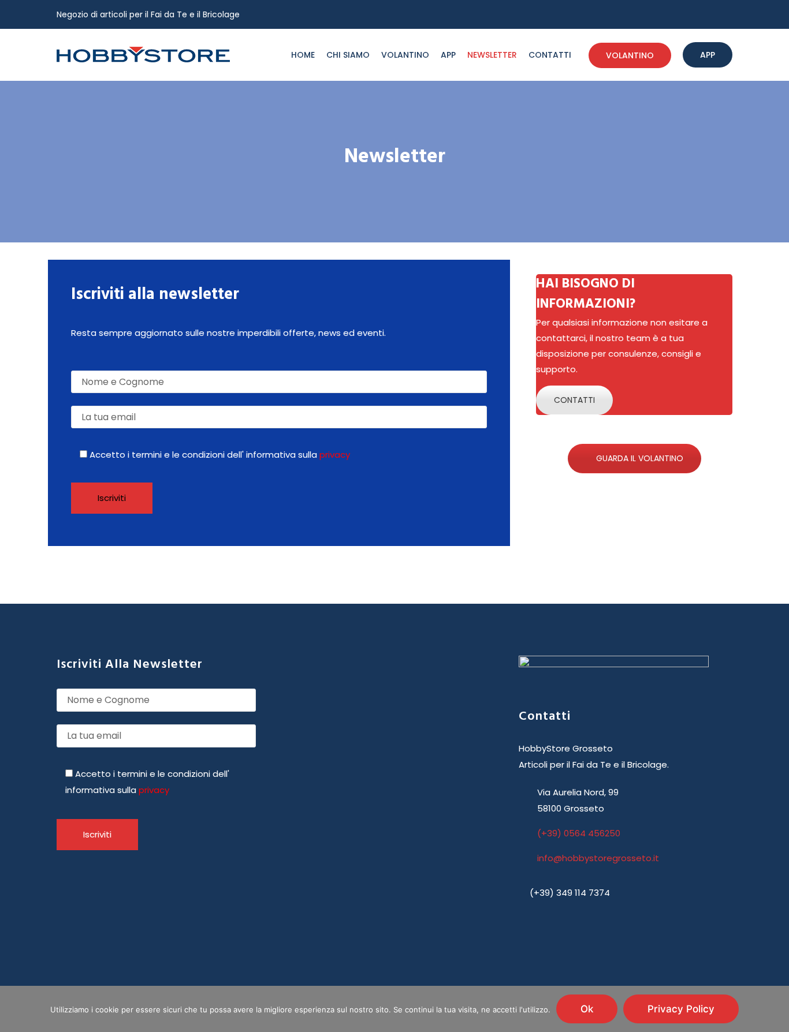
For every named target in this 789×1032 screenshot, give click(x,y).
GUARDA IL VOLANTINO (639, 458)
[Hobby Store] (143, 55)
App (448, 55)
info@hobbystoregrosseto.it (598, 858)
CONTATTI (574, 400)
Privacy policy (680, 1009)
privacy (334, 454)
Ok (586, 1009)
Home (303, 55)
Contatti (550, 55)
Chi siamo (348, 55)
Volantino (405, 55)
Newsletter (492, 55)
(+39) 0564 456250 (578, 833)
